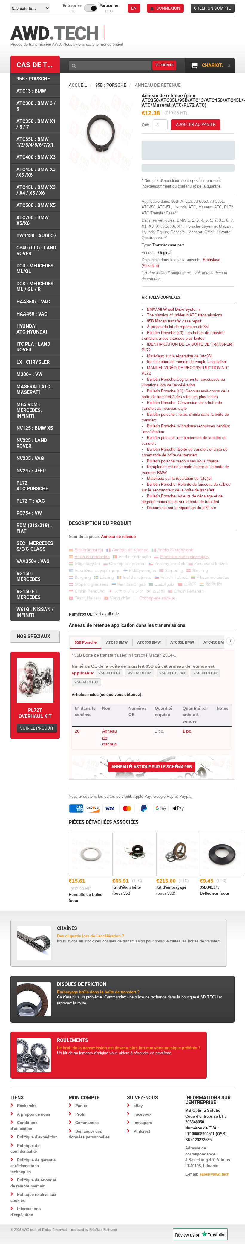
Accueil (78, 85)
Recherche (26, 1105)
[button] (72, 8)
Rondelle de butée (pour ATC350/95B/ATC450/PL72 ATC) (86, 897)
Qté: (145, 125)
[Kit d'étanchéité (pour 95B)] (134, 854)
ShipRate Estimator (103, 1229)
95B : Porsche (110, 85)
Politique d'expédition (37, 1137)
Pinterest (142, 1131)
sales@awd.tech (214, 1174)
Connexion (168, 8)
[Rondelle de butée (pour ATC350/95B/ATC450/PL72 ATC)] (91, 854)
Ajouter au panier (196, 124)
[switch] (90, 8)
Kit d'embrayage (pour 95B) (171, 890)
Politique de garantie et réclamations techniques (33, 1166)
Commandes (87, 1122)
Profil (80, 1114)
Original (164, 252)
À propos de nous (33, 1114)
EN (134, 8)
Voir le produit (36, 728)
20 (77, 731)
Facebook (142, 1114)
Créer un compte (212, 8)
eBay (138, 1105)
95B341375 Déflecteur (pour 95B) (214, 890)
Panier (81, 1105)
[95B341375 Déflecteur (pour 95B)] (222, 854)
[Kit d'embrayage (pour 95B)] (178, 854)
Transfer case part (168, 245)
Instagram (143, 1122)
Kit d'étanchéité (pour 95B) (126, 890)
